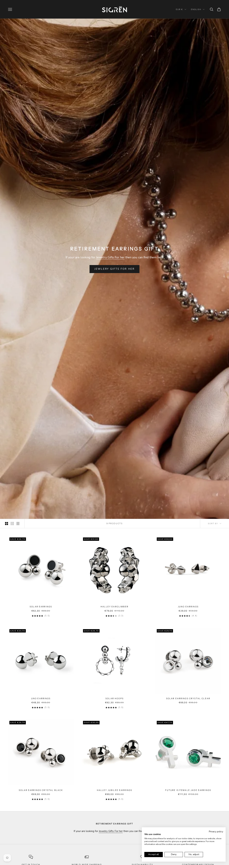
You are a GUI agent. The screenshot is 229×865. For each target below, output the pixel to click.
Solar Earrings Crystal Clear (188, 698)
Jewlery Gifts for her (114, 269)
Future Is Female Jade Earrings (188, 790)
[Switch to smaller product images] (12, 523)
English (196, 9)
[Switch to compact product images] (17, 523)
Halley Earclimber (114, 606)
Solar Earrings (41, 606)
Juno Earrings (188, 606)
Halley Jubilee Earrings (114, 790)
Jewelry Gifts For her (110, 257)
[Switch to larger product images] (6, 523)
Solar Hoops (114, 698)
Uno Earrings (41, 698)
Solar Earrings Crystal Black (41, 790)
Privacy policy (216, 831)
